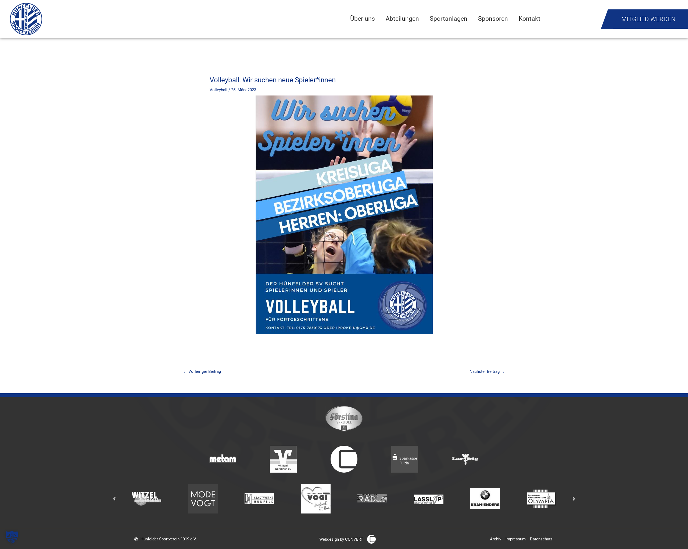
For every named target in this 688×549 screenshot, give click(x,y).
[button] (12, 537)
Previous (114, 498)
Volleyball (218, 89)
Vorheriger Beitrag (202, 371)
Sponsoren (493, 18)
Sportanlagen (448, 18)
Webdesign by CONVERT (341, 539)
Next (573, 498)
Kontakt (529, 18)
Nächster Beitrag (487, 371)
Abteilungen (402, 18)
